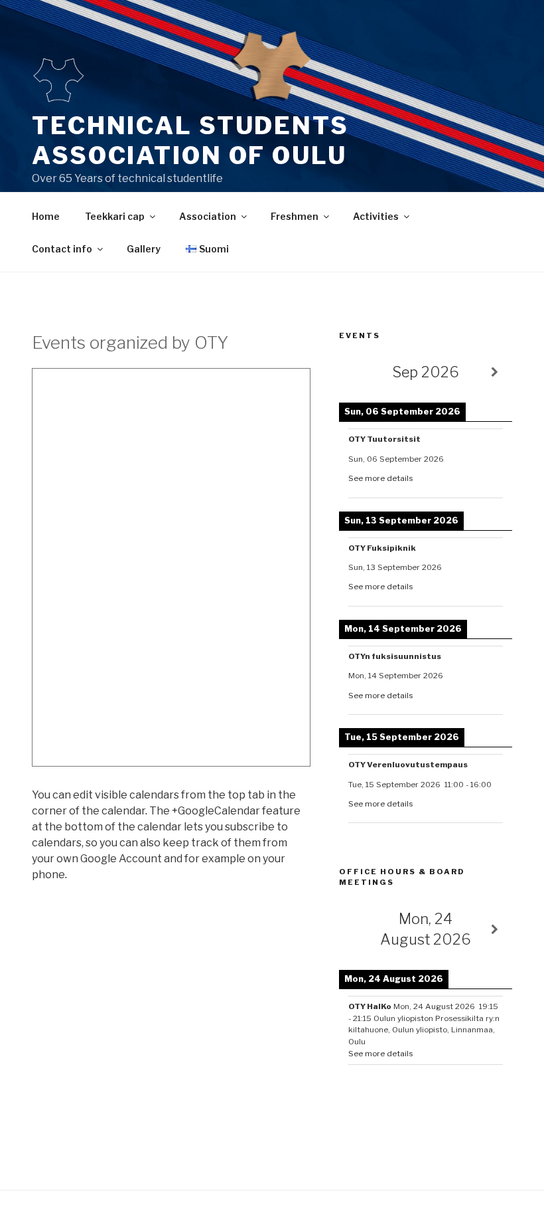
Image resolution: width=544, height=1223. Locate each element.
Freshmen (294, 216)
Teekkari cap (115, 216)
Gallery (144, 248)
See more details (380, 478)
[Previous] (356, 372)
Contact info (62, 248)
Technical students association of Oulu (190, 140)
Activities (376, 216)
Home (46, 216)
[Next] (495, 372)
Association (207, 216)
